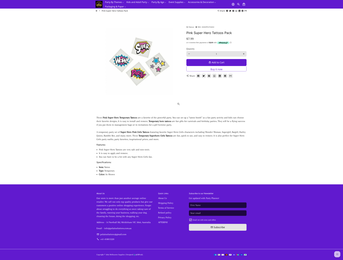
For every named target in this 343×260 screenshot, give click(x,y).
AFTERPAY (163, 222)
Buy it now (216, 69)
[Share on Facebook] (227, 11)
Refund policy (164, 212)
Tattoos (190, 27)
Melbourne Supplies (117, 255)
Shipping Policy (165, 203)
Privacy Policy (164, 217)
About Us (162, 198)
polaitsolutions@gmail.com (111, 234)
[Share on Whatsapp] (236, 11)
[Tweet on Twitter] (230, 11)
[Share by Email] (246, 11)
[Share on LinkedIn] (239, 11)
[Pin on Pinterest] (233, 11)
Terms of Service (166, 207)
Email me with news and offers (204, 220)
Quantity (190, 48)
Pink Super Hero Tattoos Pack (115, 11)
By (134, 255)
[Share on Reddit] (242, 11)
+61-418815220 (105, 239)
